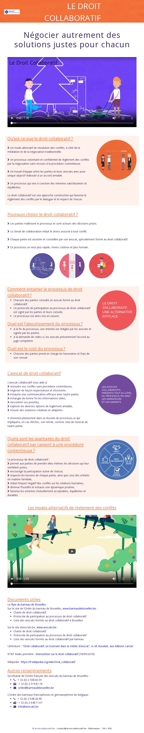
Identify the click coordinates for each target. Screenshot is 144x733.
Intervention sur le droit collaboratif (57, 654)
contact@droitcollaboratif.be (71, 728)
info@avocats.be (28, 706)
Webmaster (94, 728)
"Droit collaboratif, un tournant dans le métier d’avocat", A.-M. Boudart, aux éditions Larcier (77, 646)
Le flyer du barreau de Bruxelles (27, 604)
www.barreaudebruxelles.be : (80, 608)
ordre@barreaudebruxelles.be (36, 687)
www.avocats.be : (47, 627)
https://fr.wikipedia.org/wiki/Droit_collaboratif (48, 662)
